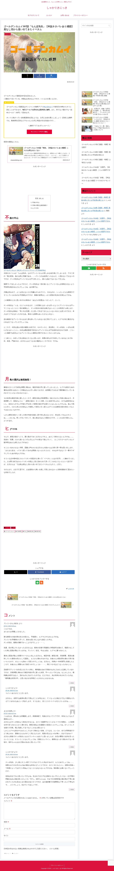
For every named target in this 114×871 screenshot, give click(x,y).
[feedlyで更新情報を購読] (37, 582)
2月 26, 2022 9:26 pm (12, 754)
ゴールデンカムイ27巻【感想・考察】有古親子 (96, 146)
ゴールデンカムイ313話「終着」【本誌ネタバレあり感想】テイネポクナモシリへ (96, 180)
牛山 (25, 531)
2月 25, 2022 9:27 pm (10, 713)
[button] (109, 26)
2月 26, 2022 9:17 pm (12, 690)
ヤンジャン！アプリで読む (39, 131)
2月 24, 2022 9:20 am (10, 626)
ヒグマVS (35, 208)
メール (7, 829)
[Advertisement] (39, 88)
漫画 (14, 527)
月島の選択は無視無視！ (40, 205)
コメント (8, 801)
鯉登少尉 (31, 531)
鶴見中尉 (38, 531)
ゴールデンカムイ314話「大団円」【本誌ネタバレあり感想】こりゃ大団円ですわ (96, 170)
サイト (6, 835)
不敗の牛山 (35, 202)
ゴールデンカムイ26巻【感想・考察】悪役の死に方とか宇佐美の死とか (96, 153)
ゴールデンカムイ (10, 531)
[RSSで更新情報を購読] (41, 582)
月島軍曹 (19, 531)
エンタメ (8, 527)
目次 (36, 198)
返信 (72, 683)
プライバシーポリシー (57, 865)
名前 (6, 822)
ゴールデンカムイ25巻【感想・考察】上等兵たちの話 (96, 161)
